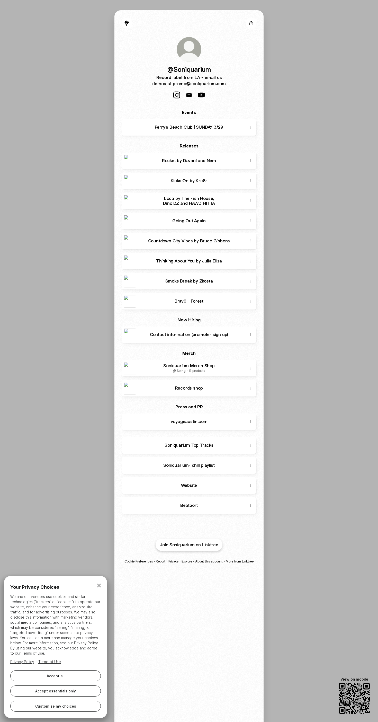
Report (160, 561)
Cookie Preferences (138, 561)
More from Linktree (240, 561)
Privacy (173, 561)
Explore (187, 561)
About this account (209, 561)
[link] (176, 95)
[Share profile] (251, 23)
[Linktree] (127, 23)
